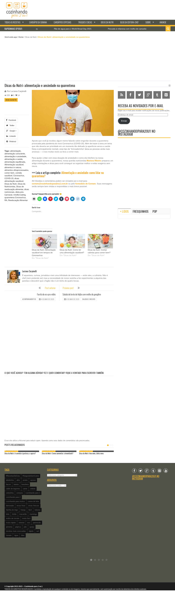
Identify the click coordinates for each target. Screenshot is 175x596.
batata (16, 484)
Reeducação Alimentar (18, 200)
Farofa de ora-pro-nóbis (46, 294)
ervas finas (21, 506)
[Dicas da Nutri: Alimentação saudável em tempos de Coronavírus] (44, 241)
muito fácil (26, 518)
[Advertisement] (87, 59)
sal (37, 531)
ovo (28, 523)
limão (14, 514)
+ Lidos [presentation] (124, 211)
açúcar (33, 480)
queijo (32, 527)
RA (6, 200)
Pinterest (12, 142)
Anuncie (163, 22)
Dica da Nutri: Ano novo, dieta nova (91, 453)
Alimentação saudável (14, 164)
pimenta (9, 527)
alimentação (15, 151)
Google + (12, 131)
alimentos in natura (13, 167)
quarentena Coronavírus (15, 197)
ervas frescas (33, 506)
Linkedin (12, 136)
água (16, 535)
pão (25, 527)
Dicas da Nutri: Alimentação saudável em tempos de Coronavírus (44, 252)
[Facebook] (134, 470)
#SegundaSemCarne (31, 476)
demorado (10, 506)
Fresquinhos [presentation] (140, 211)
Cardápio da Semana (38, 22)
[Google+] (147, 470)
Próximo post (68, 288)
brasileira (25, 484)
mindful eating (19, 195)
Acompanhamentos (29, 299)
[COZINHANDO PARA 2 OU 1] (17, 10)
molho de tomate (12, 518)
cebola (32, 489)
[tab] (124, 211)
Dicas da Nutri (107, 22)
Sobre (148, 22)
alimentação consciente (15, 154)
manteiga (33, 514)
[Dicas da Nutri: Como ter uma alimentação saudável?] (72, 241)
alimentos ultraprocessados (16, 170)
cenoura (19, 493)
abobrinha (10, 480)
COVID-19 (9, 178)
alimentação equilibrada (15, 162)
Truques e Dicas (85, 22)
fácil (30, 510)
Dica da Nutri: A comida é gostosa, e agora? (20, 453)
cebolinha (10, 493)
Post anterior (50, 288)
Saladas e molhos (88, 299)
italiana (37, 510)
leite (7, 514)
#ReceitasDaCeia (13, 476)
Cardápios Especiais (62, 22)
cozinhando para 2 (13, 497)
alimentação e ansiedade (15, 156)
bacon (8, 484)
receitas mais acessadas (16, 531)
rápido (31, 531)
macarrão (23, 514)
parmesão (37, 523)
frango (23, 510)
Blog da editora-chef (129, 22)
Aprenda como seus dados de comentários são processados (65, 440)
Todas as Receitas (12, 22)
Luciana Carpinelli (18, 91)
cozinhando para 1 (33, 493)
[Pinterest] (159, 470)
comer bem (9, 173)
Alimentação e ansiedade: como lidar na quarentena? (68, 174)
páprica (18, 527)
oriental (21, 523)
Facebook (12, 120)
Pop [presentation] (155, 211)
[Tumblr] (153, 470)
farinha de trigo (12, 510)
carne (25, 489)
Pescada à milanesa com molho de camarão (115, 29)
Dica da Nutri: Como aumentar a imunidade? (57, 453)
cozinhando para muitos (15, 501)
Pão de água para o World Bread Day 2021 (61, 29)
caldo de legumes (13, 489)
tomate (8, 535)
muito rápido (11, 523)
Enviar (124, 121)
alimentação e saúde (14, 159)
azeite (25, 480)
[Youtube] (166, 470)
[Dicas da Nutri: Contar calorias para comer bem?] (100, 241)
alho (18, 480)
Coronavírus (18, 175)
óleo (22, 535)
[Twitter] (140, 470)
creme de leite (33, 501)
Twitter (11, 125)
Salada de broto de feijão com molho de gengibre (82, 294)
